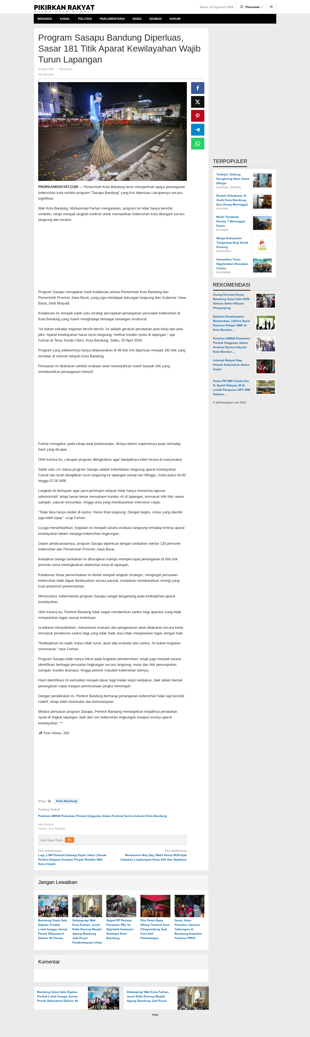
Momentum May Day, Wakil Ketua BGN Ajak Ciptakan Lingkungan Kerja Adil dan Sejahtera (153, 855)
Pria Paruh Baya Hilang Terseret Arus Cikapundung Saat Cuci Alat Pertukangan (155, 929)
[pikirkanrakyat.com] (64, 8)
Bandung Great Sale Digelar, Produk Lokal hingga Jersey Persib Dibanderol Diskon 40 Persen (52, 929)
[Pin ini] (198, 116)
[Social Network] (271, 7)
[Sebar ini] (198, 88)
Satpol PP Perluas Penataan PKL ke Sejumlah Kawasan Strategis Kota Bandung (119, 929)
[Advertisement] (112, 256)
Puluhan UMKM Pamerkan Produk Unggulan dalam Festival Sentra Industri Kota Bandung (102, 816)
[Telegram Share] (198, 130)
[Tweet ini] (198, 102)
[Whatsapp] (198, 143)
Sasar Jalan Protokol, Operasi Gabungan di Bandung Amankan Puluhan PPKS (188, 929)
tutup (155, 1014)
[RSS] (69, 840)
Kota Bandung (66, 801)
